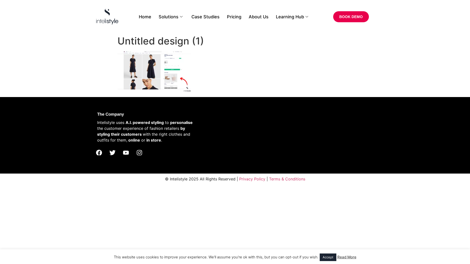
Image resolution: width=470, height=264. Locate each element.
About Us (259, 16)
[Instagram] (139, 153)
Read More (346, 257)
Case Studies (205, 16)
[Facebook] (99, 153)
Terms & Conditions (287, 178)
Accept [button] (328, 257)
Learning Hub (290, 16)
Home (145, 16)
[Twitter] (112, 153)
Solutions (168, 16)
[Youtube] (126, 153)
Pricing (234, 16)
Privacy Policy (252, 178)
